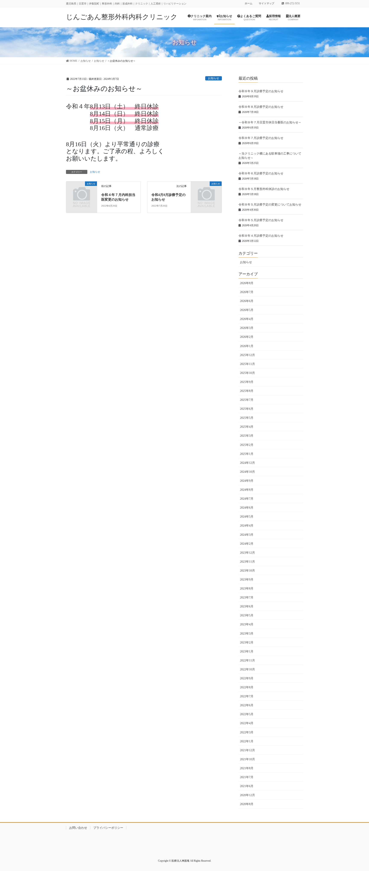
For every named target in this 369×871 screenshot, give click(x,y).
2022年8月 (246, 687)
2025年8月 (246, 390)
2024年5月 (246, 516)
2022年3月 (246, 732)
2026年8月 (246, 283)
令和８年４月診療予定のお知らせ (261, 235)
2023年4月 (246, 624)
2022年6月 (246, 705)
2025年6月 (246, 408)
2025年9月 (246, 382)
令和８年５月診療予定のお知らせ (261, 220)
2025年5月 (246, 417)
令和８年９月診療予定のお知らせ (261, 91)
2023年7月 (246, 597)
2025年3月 (246, 435)
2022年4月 (246, 723)
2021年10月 (247, 759)
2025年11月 (247, 364)
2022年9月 (246, 678)
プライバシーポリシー (108, 827)
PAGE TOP (361, 839)
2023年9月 (246, 579)
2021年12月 (247, 750)
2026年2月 (246, 336)
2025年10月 (247, 373)
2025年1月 (246, 453)
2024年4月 (246, 525)
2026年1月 (246, 346)
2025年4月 (246, 426)
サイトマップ (266, 3)
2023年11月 (247, 561)
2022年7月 (246, 696)
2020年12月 (247, 795)
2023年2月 (246, 642)
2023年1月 (246, 651)
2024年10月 (247, 471)
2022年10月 (247, 669)
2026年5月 (246, 310)
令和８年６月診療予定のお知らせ (261, 173)
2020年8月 (246, 804)
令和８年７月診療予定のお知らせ (261, 138)
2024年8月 (246, 489)
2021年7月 (246, 777)
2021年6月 (246, 786)
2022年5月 (246, 714)
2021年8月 (246, 768)
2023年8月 (246, 588)
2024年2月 (246, 543)
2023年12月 (247, 552)
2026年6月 (246, 301)
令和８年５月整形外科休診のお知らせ (264, 189)
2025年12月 (247, 355)
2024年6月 (246, 507)
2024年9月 (246, 480)
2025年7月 (246, 399)
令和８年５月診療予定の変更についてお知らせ (270, 204)
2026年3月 (246, 328)
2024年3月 (246, 534)
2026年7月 (246, 292)
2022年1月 (246, 741)
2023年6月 (246, 606)
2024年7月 (246, 498)
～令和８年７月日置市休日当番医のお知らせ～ (270, 122)
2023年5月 (246, 615)
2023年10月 (247, 570)
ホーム (248, 3)
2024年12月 (247, 462)
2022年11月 (247, 660)
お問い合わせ (78, 827)
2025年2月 (246, 444)
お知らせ (213, 78)
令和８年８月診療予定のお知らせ (261, 106)
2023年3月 (246, 633)
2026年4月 (246, 319)
